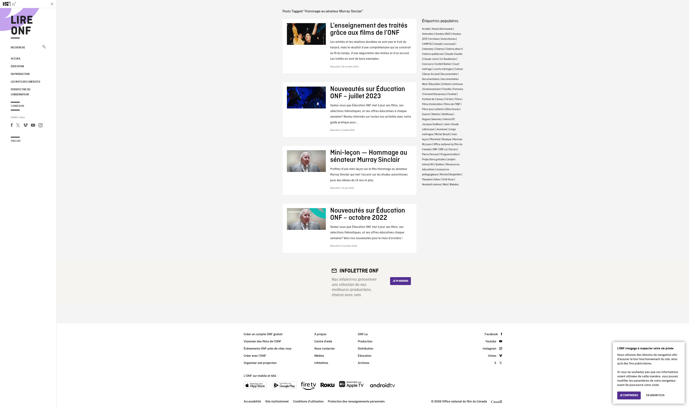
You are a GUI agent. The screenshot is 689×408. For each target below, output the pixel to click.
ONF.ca (443, 149)
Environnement (432, 89)
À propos (320, 334)
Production (365, 341)
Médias (319, 355)
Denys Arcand (431, 74)
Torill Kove (448, 179)
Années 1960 (443, 34)
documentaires (430, 79)
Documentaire (449, 74)
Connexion (17, 106)
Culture (458, 69)
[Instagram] (40, 126)
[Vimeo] (25, 126)
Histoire (436, 114)
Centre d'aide (323, 341)
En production (20, 74)
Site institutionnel (277, 401)
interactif (448, 119)
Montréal (435, 139)
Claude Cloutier (454, 54)
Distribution (365, 348)
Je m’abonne (400, 281)
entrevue (458, 84)
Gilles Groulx (452, 109)
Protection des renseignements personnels (356, 401)
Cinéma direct (454, 49)
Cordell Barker (443, 64)
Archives (434, 39)
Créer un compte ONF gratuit (263, 334)
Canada (437, 44)
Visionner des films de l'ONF (262, 341)
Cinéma (439, 49)
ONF (435, 149)
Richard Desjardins (450, 174)
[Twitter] (18, 126)
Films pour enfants (432, 109)
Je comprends (629, 395)
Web (445, 184)
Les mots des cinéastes (25, 81)
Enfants (446, 84)
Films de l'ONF (452, 104)
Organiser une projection (260, 363)
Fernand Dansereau (434, 94)
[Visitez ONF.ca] (24, 4)
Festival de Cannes (433, 99)
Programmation (449, 154)
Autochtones (448, 39)
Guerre (426, 114)
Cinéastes (427, 49)
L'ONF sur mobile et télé (260, 376)
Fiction (449, 99)
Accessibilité (252, 401)
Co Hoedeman (448, 59)
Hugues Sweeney (432, 119)
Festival (451, 94)
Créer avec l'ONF (255, 355)
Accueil (16, 58)
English (16, 141)
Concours (427, 64)
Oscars (453, 149)
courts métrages (443, 69)
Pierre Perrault (430, 154)
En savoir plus (655, 395)
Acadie (426, 29)
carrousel (449, 44)
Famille (446, 89)
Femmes (458, 89)
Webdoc (454, 184)
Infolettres (321, 363)
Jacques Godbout (432, 124)
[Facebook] (12, 126)
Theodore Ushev (431, 179)
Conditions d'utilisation (308, 401)
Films (458, 99)
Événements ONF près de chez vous (267, 348)
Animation (428, 34)
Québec (439, 164)
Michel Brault (442, 134)
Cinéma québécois (432, 54)
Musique (446, 139)
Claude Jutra (430, 59)
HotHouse (447, 114)
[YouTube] (33, 126)
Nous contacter (324, 348)
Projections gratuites (434, 159)
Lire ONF (22, 26)
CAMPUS (427, 44)
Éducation (17, 66)
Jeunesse (441, 129)
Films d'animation (432, 104)
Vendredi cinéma (431, 184)
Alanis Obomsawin (442, 29)
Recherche (18, 47)
